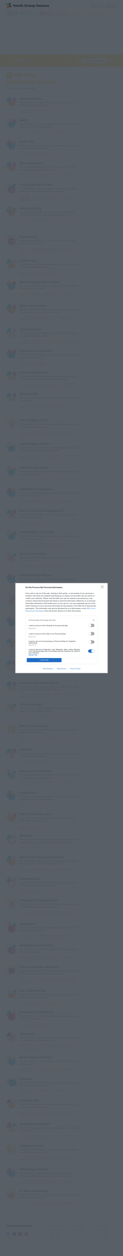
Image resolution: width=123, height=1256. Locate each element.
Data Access (61, 669)
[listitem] (61, 620)
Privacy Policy (75, 669)
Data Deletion (48, 669)
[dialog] (61, 628)
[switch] (91, 625)
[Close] (103, 587)
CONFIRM (44, 660)
